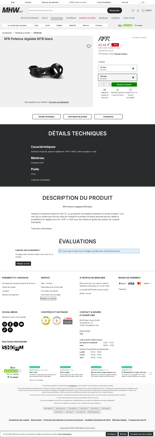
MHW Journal (85, 293)
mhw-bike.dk (81, 412)
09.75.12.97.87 (85, 331)
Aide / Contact (46, 283)
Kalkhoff (72, 25)
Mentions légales (119, 420)
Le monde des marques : (17, 25)
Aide (12, 2)
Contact (28, 2)
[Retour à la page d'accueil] (12, 10)
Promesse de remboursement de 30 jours (18, 283)
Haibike (59, 25)
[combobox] (69, 10)
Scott (47, 25)
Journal (125, 2)
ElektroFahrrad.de (93, 412)
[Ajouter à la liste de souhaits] (89, 46)
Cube (36, 25)
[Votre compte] (138, 10)
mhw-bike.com (60, 408)
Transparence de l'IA (137, 420)
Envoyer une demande (59, 102)
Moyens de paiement (50, 2)
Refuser (123, 434)
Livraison (5, 291)
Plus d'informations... (65, 434)
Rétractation (36, 420)
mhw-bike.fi (69, 412)
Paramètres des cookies (19, 420)
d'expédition (73, 385)
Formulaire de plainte (49, 291)
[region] (46, 74)
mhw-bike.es (73, 408)
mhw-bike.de (48, 408)
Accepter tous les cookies (141, 434)
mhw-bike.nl (58, 412)
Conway (99, 25)
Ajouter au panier (124, 84)
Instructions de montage (50, 295)
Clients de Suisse (9, 287)
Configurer (111, 434)
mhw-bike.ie (106, 408)
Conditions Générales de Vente (98, 420)
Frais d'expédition (104, 2)
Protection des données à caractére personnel (63, 420)
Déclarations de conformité (52, 287)
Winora (86, 25)
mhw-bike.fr (84, 408)
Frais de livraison (120, 54)
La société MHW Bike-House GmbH (94, 290)
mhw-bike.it (95, 408)
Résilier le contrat (48, 298)
